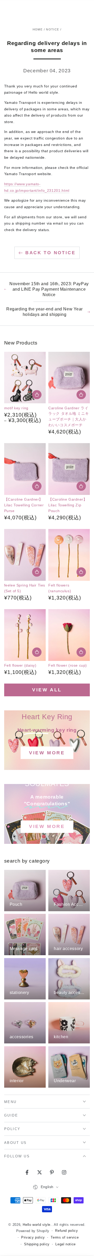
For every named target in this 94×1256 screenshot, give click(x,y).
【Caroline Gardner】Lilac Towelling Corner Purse (24, 505)
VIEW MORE (47, 752)
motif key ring (16, 408)
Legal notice (65, 1244)
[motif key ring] (25, 378)
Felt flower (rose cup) (67, 665)
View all (47, 689)
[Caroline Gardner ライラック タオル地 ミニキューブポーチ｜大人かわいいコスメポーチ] (69, 378)
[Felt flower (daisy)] (25, 635)
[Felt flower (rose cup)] (69, 635)
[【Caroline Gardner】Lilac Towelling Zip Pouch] (69, 469)
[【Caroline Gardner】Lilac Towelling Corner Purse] (25, 469)
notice (52, 29)
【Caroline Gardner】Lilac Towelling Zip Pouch (67, 505)
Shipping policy (36, 1244)
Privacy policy (33, 1237)
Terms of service (65, 1237)
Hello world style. (37, 1225)
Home (38, 29)
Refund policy (66, 1231)
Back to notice (50, 252)
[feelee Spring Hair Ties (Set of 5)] (25, 555)
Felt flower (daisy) (20, 665)
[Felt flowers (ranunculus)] (69, 555)
